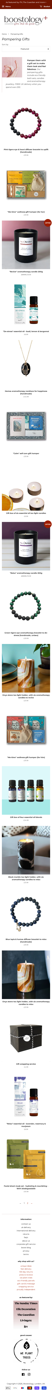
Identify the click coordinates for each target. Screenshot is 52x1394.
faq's (26, 1237)
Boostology (28, 1384)
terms (26, 1254)
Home (4, 34)
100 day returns (26, 1272)
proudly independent (26, 1289)
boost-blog (26, 1248)
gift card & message (26, 1284)
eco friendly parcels (26, 1281)
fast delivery (26, 1269)
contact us (26, 1224)
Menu (8, 6)
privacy (26, 1251)
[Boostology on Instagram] (29, 1375)
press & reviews (26, 1275)
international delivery (26, 1231)
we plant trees (26, 1278)
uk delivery (26, 1227)
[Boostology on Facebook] (23, 1375)
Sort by (5, 44)
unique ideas (26, 1266)
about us (26, 1241)
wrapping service (26, 1287)
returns (26, 1234)
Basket (46, 6)
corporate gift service (26, 1244)
